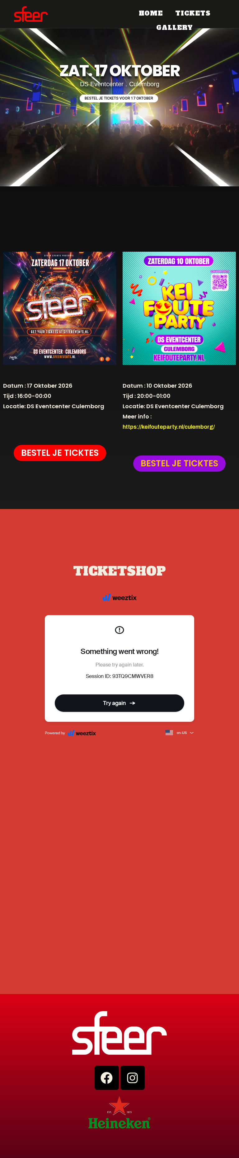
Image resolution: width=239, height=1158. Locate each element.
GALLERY (174, 27)
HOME (151, 13)
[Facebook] (107, 1078)
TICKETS (192, 13)
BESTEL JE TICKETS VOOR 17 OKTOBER (119, 98)
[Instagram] (132, 1078)
